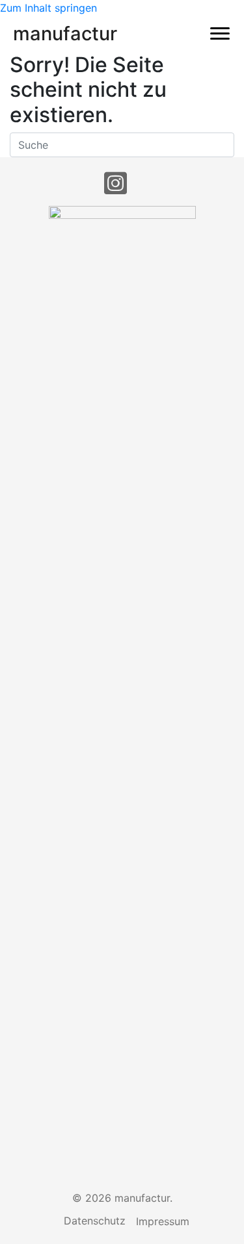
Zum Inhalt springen (48, 7)
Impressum (162, 1221)
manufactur (65, 33)
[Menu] (220, 34)
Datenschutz (95, 1220)
